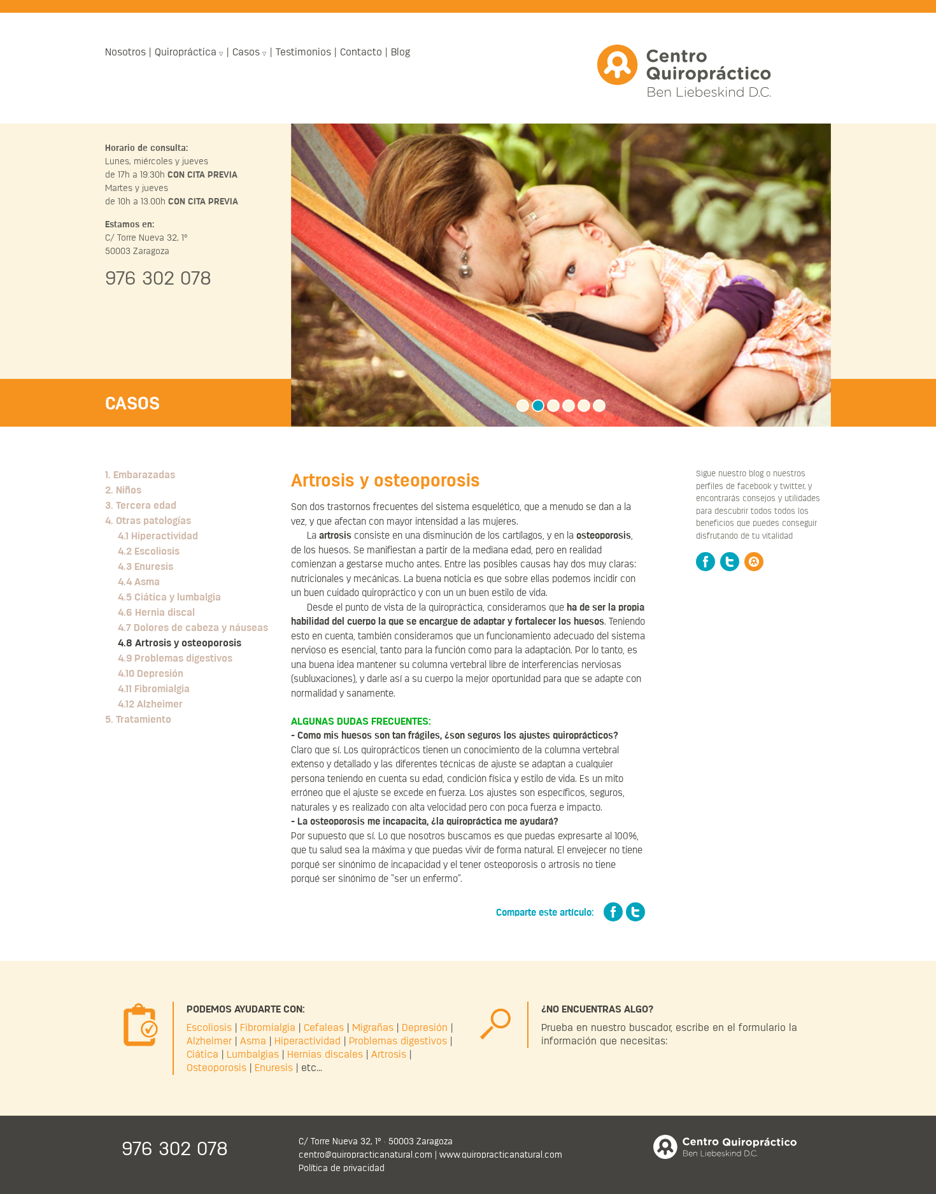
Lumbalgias (253, 1054)
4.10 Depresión (150, 674)
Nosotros (125, 52)
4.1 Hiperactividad (158, 536)
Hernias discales (325, 1054)
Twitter (729, 561)
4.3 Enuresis (145, 567)
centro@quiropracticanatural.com (365, 1154)
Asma (253, 1041)
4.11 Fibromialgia (154, 689)
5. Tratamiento (138, 719)
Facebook (705, 561)
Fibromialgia (267, 1028)
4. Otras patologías (148, 521)
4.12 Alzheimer (150, 704)
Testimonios (303, 52)
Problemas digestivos (398, 1041)
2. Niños (123, 490)
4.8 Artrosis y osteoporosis (179, 643)
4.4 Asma (139, 582)
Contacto (361, 52)
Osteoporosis (216, 1068)
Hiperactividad (307, 1041)
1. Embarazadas (140, 475)
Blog (400, 52)
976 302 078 (158, 278)
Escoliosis (209, 1028)
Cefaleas (324, 1028)
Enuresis (274, 1068)
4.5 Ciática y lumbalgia (169, 597)
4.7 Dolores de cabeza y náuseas (193, 628)
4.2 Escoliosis (149, 551)
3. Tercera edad (140, 506)
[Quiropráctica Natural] (685, 71)
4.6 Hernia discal (156, 613)
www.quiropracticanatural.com (500, 1154)
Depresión (425, 1028)
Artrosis (388, 1054)
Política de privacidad (342, 1167)
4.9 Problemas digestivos (175, 658)
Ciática (202, 1054)
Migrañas (373, 1028)
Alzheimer (209, 1041)
